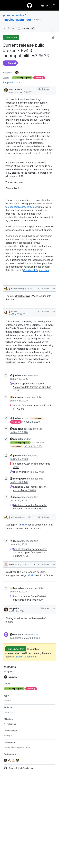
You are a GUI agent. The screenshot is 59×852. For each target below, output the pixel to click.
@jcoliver (10, 571)
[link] (16, 375)
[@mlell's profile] (6, 564)
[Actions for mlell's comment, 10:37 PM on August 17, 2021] (53, 564)
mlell (11, 564)
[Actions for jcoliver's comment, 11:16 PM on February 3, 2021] (53, 517)
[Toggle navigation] (5, 5)
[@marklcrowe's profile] (6, 90)
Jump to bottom (11, 82)
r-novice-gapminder (17, 19)
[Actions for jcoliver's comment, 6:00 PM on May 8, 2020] (53, 288)
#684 (24, 524)
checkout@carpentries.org (22, 206)
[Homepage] (29, 5)
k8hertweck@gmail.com (36, 270)
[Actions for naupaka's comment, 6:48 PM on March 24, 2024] (53, 608)
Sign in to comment (26, 656)
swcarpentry (15, 15)
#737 (30, 575)
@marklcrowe (22, 296)
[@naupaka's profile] (6, 609)
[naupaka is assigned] (17, 72)
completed (15, 637)
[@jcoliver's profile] (6, 288)
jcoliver (13, 288)
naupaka (14, 608)
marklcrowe (15, 89)
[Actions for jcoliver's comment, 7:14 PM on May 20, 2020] (53, 311)
